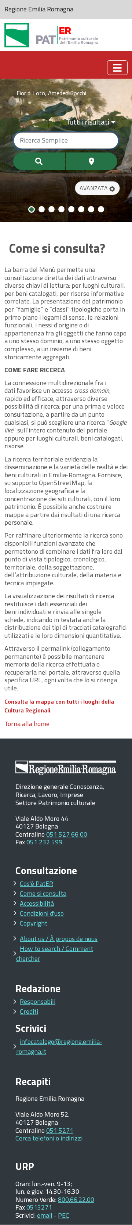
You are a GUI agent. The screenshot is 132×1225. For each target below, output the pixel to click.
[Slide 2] (41, 209)
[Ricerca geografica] (91, 161)
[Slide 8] (101, 209)
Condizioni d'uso (42, 913)
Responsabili (37, 1001)
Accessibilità (37, 903)
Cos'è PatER (36, 883)
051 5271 (59, 1130)
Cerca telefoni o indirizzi (48, 1138)
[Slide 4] (61, 209)
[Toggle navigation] (117, 67)
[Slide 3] (51, 209)
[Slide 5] (71, 209)
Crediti (29, 1011)
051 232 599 (44, 842)
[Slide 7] (91, 209)
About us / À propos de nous (59, 939)
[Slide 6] (81, 209)
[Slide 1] (31, 209)
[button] (97, 188)
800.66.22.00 (76, 1199)
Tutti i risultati (87, 121)
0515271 (39, 1207)
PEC (63, 1215)
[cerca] (39, 161)
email (44, 1215)
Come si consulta (43, 893)
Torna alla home (27, 724)
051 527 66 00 (66, 834)
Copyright (33, 923)
